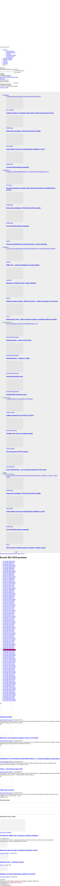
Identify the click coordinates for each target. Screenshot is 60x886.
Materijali (22, 171)
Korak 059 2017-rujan (8, 642)
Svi (7, 96)
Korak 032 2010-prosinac (9, 604)
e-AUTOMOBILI (12, 323)
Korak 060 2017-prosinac (9, 644)
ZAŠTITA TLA (16, 399)
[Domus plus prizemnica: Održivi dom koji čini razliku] (14, 126)
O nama (5, 49)
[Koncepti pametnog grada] (14, 372)
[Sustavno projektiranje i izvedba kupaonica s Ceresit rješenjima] (14, 239)
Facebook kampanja (11, 55)
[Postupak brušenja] (6, 713)
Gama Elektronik (10, 466)
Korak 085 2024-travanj (9, 679)
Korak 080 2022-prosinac (9, 672)
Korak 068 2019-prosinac (12, 337)
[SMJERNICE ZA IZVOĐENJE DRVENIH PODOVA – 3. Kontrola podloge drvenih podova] (6, 755)
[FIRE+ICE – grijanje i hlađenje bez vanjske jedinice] (14, 260)
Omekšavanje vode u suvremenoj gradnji (19, 433)
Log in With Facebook (5, 75)
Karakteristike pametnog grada (16, 394)
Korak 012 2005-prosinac (9, 576)
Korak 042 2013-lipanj (8, 619)
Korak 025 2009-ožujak (9, 595)
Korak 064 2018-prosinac (14, 553)
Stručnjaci (5, 62)
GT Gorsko (9, 185)
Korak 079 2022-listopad (9, 671)
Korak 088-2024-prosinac (9, 683)
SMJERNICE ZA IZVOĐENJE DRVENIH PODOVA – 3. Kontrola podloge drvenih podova (30, 758)
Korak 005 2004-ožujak (9, 566)
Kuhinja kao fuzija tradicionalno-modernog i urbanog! (17, 874)
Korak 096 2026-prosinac (9, 694)
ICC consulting (10, 110)
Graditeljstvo (6, 170)
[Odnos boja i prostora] (6, 786)
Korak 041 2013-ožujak (9, 617)
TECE (7, 544)
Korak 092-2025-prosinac (9, 689)
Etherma (8, 262)
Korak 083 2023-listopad (9, 676)
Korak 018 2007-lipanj (8, 585)
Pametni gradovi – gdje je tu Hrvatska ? (19, 340)
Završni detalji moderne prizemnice (17, 167)
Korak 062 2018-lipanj (8, 647)
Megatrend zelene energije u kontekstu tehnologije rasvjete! (19, 850)
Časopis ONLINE (7, 58)
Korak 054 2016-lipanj (8, 635)
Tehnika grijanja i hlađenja (48, 248)
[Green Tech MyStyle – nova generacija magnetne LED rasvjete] (14, 465)
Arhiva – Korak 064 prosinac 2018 (11, 769)
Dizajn (9, 96)
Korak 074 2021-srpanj (9, 664)
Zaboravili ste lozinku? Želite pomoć (9, 77)
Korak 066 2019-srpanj (9, 652)
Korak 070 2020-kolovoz (9, 658)
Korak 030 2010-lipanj (8, 602)
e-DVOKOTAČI (21, 323)
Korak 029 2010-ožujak (9, 600)
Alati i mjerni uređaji (13, 248)
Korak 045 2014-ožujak (9, 623)
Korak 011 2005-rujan (8, 575)
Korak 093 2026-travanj (9, 690)
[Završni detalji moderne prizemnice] (14, 162)
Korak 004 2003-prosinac (9, 565)
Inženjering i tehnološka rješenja (26, 248)
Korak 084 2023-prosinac (9, 678)
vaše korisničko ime (19, 70)
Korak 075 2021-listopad (9, 665)
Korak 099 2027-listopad (9, 699)
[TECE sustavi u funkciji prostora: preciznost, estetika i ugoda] (14, 543)
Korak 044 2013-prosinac (9, 621)
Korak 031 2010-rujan (8, 603)
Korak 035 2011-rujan (8, 609)
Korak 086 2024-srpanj (9, 680)
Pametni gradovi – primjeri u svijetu (18, 358)
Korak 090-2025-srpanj (9, 686)
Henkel (8, 241)
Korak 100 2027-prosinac (9, 700)
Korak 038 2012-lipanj (8, 613)
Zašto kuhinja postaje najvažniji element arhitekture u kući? (25, 149)
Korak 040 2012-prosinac (9, 616)
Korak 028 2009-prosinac (9, 599)
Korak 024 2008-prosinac (9, 593)
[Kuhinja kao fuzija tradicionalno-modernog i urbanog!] (4, 870)
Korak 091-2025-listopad (9, 687)
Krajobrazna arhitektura (17, 96)
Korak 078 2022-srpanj (9, 669)
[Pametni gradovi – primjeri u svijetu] (14, 354)
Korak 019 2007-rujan (8, 586)
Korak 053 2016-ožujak (9, 634)
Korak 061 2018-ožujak (9, 645)
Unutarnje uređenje (27, 96)
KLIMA (10, 399)
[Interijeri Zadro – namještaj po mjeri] (4, 859)
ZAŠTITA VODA (24, 399)
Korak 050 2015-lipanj (8, 630)
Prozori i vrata (45, 171)
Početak (2, 553)
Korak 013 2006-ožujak (9, 578)
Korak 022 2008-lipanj (8, 590)
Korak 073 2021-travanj (9, 662)
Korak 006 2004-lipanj (8, 568)
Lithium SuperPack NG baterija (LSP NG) (20, 415)
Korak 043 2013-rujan (8, 620)
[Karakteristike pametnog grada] (14, 390)
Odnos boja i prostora (7, 790)
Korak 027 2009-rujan (8, 597)
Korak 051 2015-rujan (8, 631)
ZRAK (31, 399)
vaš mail (16, 83)
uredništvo (8, 280)
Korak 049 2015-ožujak (9, 628)
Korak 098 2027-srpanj (9, 697)
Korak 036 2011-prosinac (9, 610)
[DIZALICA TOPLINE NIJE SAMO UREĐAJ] (14, 278)
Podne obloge (38, 171)
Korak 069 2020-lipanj (8, 657)
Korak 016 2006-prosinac (9, 582)
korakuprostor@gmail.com (15, 882)
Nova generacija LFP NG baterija (17, 451)
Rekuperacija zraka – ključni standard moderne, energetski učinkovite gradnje (31, 319)
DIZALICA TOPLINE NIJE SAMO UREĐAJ (21, 283)
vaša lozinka (17, 72)
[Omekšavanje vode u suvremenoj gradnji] (14, 429)
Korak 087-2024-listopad (9, 682)
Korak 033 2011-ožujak (9, 606)
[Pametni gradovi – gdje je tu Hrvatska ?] (14, 335)
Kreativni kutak (10, 56)
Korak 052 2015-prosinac (9, 633)
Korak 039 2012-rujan (8, 614)
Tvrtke (4, 472)
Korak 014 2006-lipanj (8, 579)
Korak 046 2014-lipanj (8, 624)
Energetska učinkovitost (14, 171)
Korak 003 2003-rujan (8, 564)
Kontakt (5, 61)
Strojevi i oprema (38, 248)
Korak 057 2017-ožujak (9, 640)
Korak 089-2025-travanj (9, 685)
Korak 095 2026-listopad (9, 693)
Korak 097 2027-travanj (9, 696)
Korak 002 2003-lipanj (8, 562)
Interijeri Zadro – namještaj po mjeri (12, 862)
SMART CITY (34, 323)
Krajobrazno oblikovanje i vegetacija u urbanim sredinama (19, 835)
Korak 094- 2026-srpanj (9, 692)
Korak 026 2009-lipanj (8, 596)
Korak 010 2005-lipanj (8, 573)
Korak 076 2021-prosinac (9, 666)
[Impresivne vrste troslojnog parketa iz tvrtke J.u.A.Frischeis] (6, 734)
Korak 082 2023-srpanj (9, 675)
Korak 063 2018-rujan (8, 648)
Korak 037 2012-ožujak (9, 611)
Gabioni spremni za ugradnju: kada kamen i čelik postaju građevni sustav (30, 113)
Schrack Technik (10, 412)
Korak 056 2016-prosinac (9, 638)
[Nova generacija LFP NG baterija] (14, 447)
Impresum (8, 54)
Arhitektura (6, 95)
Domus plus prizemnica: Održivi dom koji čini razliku (23, 131)
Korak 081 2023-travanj (9, 673)
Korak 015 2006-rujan (8, 581)
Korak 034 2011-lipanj (8, 607)
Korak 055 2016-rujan (8, 637)
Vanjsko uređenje (36, 96)
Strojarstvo (5, 247)
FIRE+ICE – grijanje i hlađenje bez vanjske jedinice (23, 265)
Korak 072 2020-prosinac (9, 661)
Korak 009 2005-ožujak (9, 572)
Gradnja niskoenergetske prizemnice (17, 475)
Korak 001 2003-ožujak (9, 561)
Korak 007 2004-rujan (8, 569)
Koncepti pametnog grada (14, 376)
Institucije (5, 63)
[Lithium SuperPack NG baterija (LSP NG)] (14, 411)
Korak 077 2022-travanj (9, 668)
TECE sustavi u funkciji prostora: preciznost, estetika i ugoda (26, 547)
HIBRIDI (27, 323)
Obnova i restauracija (29, 171)
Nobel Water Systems (11, 430)
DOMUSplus (9, 128)
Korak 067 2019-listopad (9, 654)
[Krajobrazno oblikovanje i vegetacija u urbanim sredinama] (12, 831)
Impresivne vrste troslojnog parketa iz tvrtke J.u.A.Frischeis (19, 738)
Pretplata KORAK (10, 52)
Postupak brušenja (6, 717)
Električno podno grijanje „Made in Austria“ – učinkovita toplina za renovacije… (32, 301)
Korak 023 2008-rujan (8, 592)
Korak (5, 553)
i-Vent (7, 316)
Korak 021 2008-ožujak (9, 589)
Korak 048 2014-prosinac (9, 627)
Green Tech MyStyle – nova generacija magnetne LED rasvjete (26, 469)
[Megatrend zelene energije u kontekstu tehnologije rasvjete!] (4, 847)
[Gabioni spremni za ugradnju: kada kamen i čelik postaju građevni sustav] (14, 108)
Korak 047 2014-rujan (8, 626)
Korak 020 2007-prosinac (9, 588)
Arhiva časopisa (10, 51)
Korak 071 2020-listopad (9, 659)
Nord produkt (9, 146)
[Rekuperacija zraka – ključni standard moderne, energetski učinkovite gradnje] (14, 315)
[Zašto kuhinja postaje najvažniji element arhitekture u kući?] (14, 144)
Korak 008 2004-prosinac (9, 571)
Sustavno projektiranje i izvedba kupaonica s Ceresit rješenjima (26, 244)
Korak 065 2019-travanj (9, 651)
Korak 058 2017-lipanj (8, 641)
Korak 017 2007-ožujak (9, 583)
